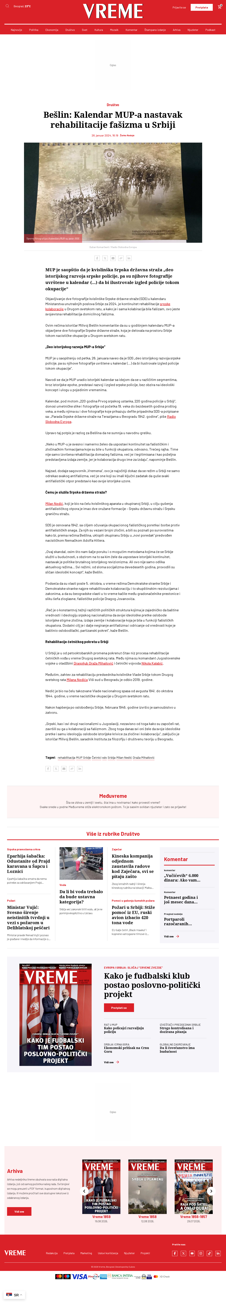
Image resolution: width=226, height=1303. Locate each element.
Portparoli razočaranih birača (176, 921)
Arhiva (176, 29)
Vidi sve (169, 936)
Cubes (132, 1266)
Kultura (98, 29)
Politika (33, 29)
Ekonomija (51, 29)
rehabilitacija (66, 757)
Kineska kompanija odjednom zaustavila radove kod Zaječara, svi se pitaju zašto (133, 866)
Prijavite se (179, 7)
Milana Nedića (77, 679)
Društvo (70, 29)
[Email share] (113, 258)
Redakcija (52, 1253)
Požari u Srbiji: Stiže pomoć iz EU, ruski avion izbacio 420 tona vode (133, 915)
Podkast (210, 29)
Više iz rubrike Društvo (113, 833)
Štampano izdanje (155, 29)
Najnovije (16, 29)
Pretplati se (119, 1007)
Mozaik (114, 29)
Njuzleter (193, 29)
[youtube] (192, 1253)
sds (104, 757)
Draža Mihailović (143, 757)
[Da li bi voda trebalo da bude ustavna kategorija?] (81, 863)
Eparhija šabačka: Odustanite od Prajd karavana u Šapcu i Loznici (28, 864)
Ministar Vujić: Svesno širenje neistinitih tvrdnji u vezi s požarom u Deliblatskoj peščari (28, 917)
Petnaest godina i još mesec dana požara (181, 899)
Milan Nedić (54, 503)
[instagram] (200, 1253)
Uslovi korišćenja (108, 1253)
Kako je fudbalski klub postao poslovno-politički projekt (152, 985)
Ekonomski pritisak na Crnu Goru (126, 1049)
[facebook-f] (174, 1253)
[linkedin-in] (218, 1253)
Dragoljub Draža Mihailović (93, 663)
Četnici (96, 757)
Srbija (111, 757)
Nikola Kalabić (152, 663)
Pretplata (201, 7)
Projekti (145, 1253)
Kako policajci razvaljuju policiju (124, 1030)
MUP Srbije (83, 757)
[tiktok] (209, 1253)
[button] (84, 1191)
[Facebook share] (97, 258)
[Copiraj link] (121, 258)
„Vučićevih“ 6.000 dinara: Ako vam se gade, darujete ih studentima (181, 878)
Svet (84, 29)
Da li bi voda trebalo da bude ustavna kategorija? (81, 896)
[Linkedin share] (129, 258)
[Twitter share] (105, 258)
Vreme (102, 1266)
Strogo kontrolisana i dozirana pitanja (177, 1030)
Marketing (86, 1253)
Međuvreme (76, 807)
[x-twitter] (183, 1253)
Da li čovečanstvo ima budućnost (177, 1049)
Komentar (131, 29)
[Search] (7, 6)
